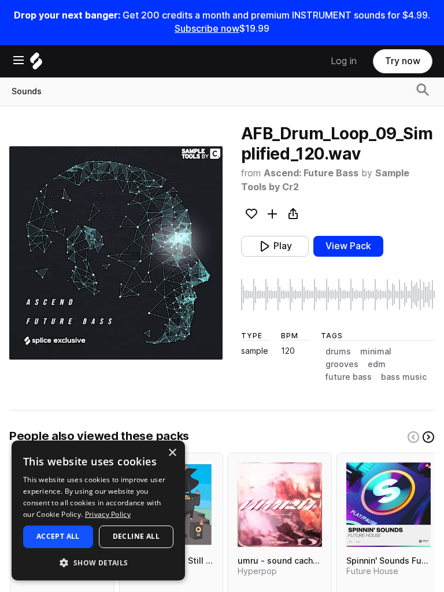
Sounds (27, 91)
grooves (341, 364)
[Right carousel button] (428, 437)
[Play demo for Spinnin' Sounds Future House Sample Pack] (388, 504)
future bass (348, 377)
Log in (344, 61)
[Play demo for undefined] (115, 252)
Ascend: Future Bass (311, 173)
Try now (402, 61)
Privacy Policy (108, 514)
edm (377, 364)
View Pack (348, 245)
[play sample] (338, 294)
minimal (375, 351)
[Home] (36, 63)
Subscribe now (207, 28)
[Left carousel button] (413, 437)
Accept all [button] (58, 536)
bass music (404, 377)
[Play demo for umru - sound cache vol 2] (280, 504)
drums (338, 351)
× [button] (172, 453)
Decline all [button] (136, 536)
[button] (98, 562)
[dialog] (98, 510)
